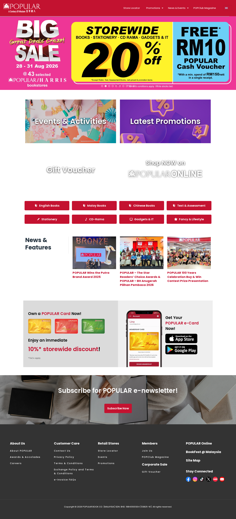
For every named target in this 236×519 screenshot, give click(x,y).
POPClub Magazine (155, 457)
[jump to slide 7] (123, 86)
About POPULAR (21, 450)
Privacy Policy (64, 457)
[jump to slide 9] (130, 86)
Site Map (193, 460)
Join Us (147, 450)
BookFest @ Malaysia (203, 452)
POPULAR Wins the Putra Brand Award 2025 (91, 275)
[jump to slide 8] (127, 86)
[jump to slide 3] (109, 86)
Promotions (106, 463)
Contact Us (62, 450)
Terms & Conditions (68, 463)
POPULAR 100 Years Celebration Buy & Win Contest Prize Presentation (187, 277)
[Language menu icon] (227, 8)
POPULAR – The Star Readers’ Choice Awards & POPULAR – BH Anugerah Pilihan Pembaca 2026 (140, 279)
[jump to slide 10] (134, 86)
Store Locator (108, 450)
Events (102, 457)
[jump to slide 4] (113, 86)
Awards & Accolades (25, 457)
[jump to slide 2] (106, 86)
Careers (16, 463)
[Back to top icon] (220, 512)
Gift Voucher (151, 471)
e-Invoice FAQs (65, 479)
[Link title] (94, 252)
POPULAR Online (199, 443)
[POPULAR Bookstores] (22, 8)
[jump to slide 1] (102, 86)
